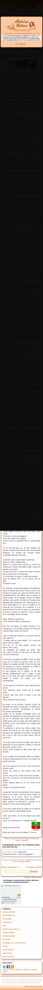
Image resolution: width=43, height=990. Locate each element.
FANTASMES (7, 919)
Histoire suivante (35, 867)
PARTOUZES (7, 922)
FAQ (10, 969)
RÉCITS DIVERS (8, 956)
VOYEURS (6, 939)
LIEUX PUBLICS (8, 950)
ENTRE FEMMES (9, 932)
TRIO (4, 926)
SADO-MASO (7, 953)
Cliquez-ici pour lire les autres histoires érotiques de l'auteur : (21, 839)
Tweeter (33, 832)
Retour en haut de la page (33, 877)
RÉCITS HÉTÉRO (9, 912)
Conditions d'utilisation (22, 969)
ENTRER (21, 44)
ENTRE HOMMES (9, 936)
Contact (5, 969)
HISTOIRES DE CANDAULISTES (14, 943)
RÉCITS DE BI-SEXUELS (11, 929)
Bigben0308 (22, 852)
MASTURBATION (9, 915)
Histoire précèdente (8, 867)
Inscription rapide (24, 861)
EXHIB (5, 946)
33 (36, 823)
